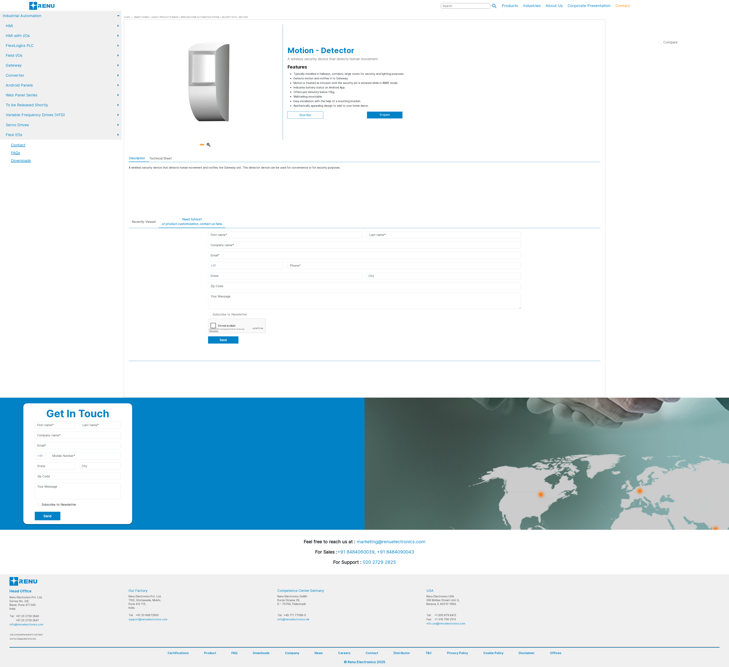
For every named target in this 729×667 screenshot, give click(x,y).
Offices (555, 653)
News (319, 653)
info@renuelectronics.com (26, 624)
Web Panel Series (21, 95)
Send (223, 340)
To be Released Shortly (27, 105)
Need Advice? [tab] (192, 221)
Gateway (14, 65)
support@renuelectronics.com (148, 619)
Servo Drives (17, 125)
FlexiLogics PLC (20, 45)
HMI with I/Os (18, 35)
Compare (670, 42)
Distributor (402, 653)
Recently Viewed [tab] (144, 222)
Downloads (261, 653)
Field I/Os (14, 55)
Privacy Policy (457, 653)
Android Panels (19, 85)
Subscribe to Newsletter (230, 314)
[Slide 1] (202, 144)
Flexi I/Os (14, 134)
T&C (428, 653)
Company (292, 653)
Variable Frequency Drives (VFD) (35, 115)
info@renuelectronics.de (293, 619)
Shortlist (305, 115)
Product (210, 653)
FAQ (234, 653)
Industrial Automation (22, 15)
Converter (15, 75)
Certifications (178, 653)
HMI (9, 26)
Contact (372, 653)
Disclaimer (527, 653)
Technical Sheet (160, 158)
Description (137, 158)
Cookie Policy (493, 653)
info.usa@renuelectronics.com (446, 623)
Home (127, 17)
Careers (344, 653)
